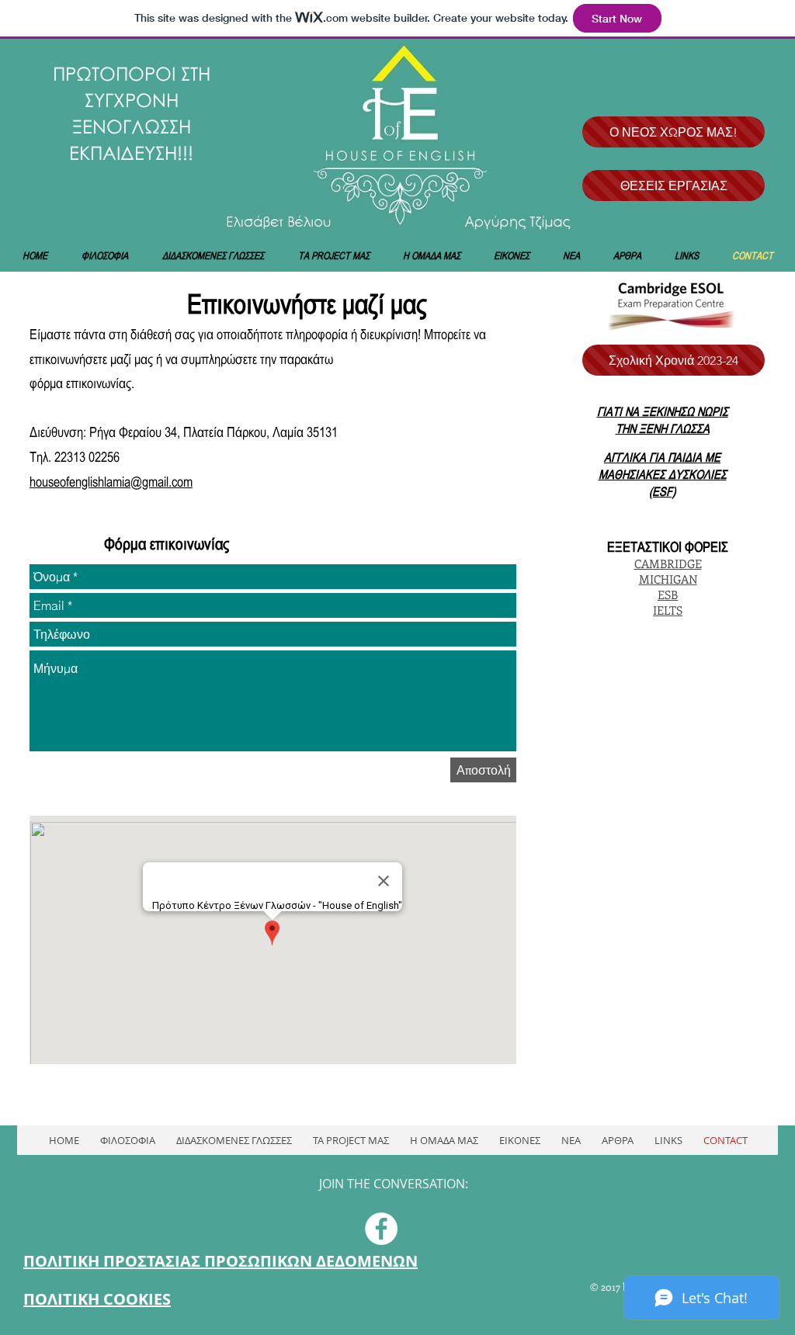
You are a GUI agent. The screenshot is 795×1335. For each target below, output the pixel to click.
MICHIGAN (668, 579)
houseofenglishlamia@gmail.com (111, 481)
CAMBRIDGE (668, 563)
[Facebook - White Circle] (381, 1228)
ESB (668, 594)
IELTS (667, 610)
